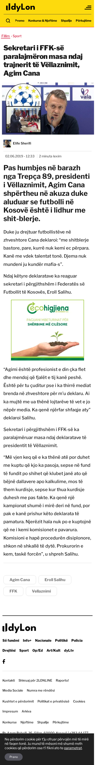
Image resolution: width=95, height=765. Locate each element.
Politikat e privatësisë (53, 701)
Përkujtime (83, 20)
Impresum (10, 711)
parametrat (73, 748)
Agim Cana (20, 579)
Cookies (79, 701)
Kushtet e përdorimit (18, 701)
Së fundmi (10, 640)
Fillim (5, 36)
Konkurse (9, 722)
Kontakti (8, 680)
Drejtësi (9, 650)
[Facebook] (3, 661)
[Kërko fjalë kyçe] (8, 20)
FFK (13, 591)
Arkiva (26, 711)
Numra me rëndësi (41, 690)
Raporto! (62, 680)
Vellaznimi (41, 591)
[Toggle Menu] (88, 7)
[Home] (21, 7)
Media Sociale (12, 690)
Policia (77, 640)
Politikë (61, 640)
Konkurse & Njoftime (42, 20)
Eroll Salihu (55, 579)
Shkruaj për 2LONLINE (35, 680)
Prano (14, 757)
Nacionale (43, 640)
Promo (19, 20)
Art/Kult (53, 650)
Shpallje (66, 20)
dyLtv (69, 650)
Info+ (27, 640)
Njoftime (27, 722)
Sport (24, 650)
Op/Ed (37, 650)
